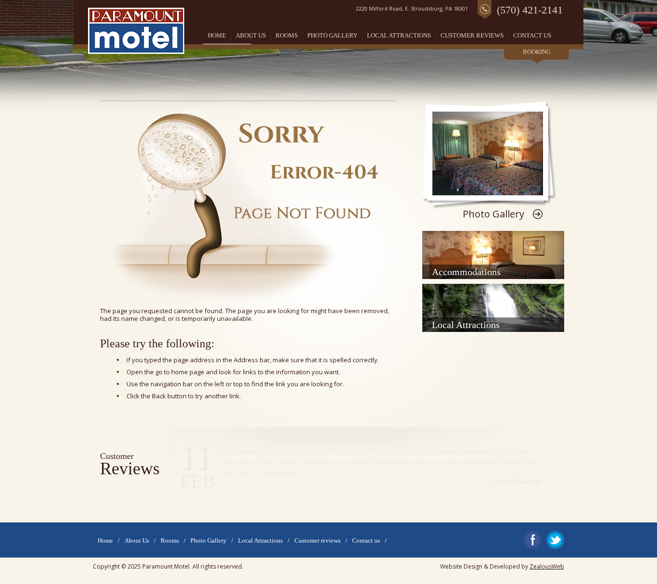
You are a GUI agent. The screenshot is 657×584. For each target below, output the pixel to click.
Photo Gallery (332, 35)
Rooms (287, 35)
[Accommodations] (493, 255)
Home (217, 35)
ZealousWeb (547, 566)
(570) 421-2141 (530, 10)
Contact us (532, 35)
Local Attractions (399, 35)
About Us (251, 35)
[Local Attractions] (493, 308)
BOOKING (537, 52)
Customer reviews (472, 35)
